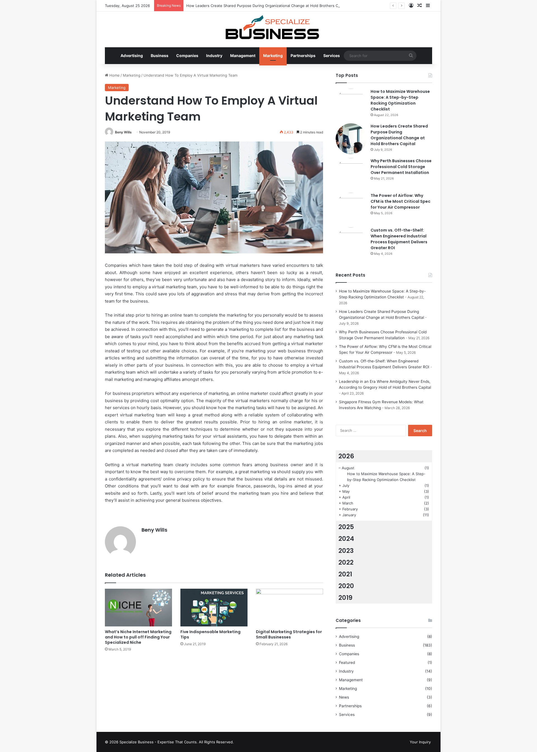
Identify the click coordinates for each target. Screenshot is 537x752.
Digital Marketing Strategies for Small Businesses (289, 634)
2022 (346, 562)
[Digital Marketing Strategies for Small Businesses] (289, 607)
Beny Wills (123, 132)
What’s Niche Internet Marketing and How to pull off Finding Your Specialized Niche (138, 637)
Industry (214, 55)
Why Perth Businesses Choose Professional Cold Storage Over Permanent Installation (401, 166)
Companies (187, 55)
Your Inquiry (420, 742)
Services (331, 55)
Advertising (132, 55)
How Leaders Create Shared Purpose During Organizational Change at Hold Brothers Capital (266, 5)
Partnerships (303, 55)
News (344, 697)
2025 (346, 526)
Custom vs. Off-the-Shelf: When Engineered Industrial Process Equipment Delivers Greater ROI (399, 239)
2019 (345, 597)
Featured (347, 662)
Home (114, 75)
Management (242, 55)
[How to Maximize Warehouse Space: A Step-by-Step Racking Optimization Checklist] (351, 104)
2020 (346, 585)
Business (159, 55)
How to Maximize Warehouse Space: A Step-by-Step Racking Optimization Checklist (400, 100)
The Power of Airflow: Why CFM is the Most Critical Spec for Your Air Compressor (400, 201)
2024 (346, 538)
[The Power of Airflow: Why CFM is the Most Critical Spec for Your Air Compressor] (351, 208)
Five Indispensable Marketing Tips (210, 634)
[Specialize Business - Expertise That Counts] (268, 26)
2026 (346, 456)
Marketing (273, 55)
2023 (346, 550)
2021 (345, 574)
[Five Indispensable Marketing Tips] (214, 607)
